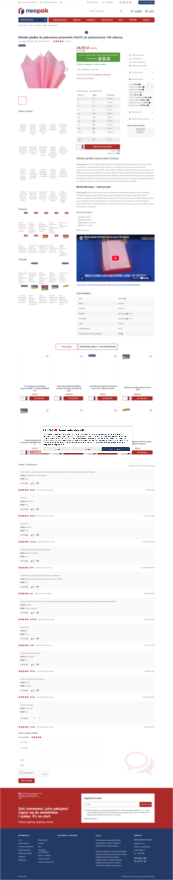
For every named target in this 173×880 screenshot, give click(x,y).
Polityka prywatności (90, 818)
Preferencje (86, 449)
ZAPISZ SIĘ (146, 804)
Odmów (57, 449)
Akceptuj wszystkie (116, 449)
